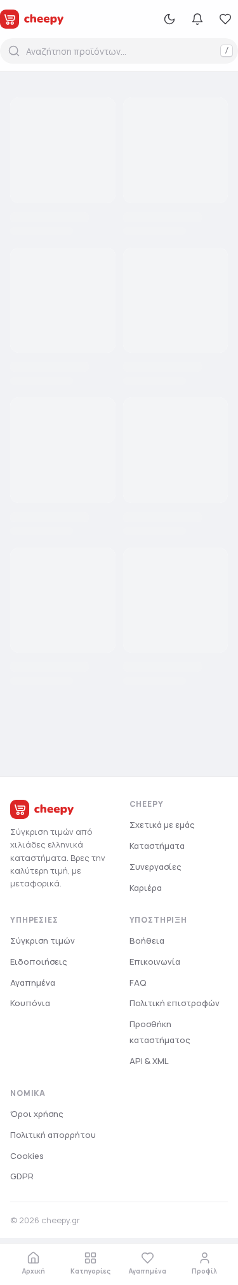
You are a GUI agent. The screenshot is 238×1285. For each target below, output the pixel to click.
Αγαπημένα (147, 1271)
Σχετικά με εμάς (162, 824)
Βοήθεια (146, 940)
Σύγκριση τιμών (42, 940)
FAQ (138, 982)
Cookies (27, 1155)
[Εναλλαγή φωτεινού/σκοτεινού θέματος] (169, 19)
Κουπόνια (30, 1003)
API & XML (149, 1061)
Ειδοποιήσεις (38, 961)
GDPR (22, 1176)
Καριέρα (145, 887)
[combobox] (119, 51)
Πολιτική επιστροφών (174, 1003)
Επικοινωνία (154, 961)
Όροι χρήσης (36, 1113)
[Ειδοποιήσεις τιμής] (197, 19)
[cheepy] (31, 19)
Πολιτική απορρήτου (53, 1134)
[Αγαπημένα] (225, 19)
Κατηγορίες (90, 1271)
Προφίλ (204, 1271)
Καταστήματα (157, 845)
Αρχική (33, 1271)
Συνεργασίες (155, 866)
